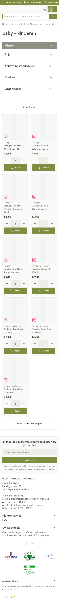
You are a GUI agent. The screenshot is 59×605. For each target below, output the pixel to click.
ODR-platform (9, 589)
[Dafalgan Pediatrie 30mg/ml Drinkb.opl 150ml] (15, 187)
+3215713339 (18, 495)
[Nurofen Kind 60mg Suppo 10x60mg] (15, 250)
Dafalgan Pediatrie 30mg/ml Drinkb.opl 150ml (13, 208)
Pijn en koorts (36, 24)
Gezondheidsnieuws (37, 532)
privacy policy (48, 468)
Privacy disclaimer (41, 586)
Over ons (7, 532)
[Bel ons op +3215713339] (44, 9)
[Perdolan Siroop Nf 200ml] (44, 250)
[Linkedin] (32, 543)
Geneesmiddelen (19, 24)
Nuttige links (19, 532)
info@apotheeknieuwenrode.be (32, 498)
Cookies (52, 586)
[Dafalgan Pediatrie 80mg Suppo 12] (44, 187)
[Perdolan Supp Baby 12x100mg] (15, 310)
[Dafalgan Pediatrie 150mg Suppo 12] (15, 127)
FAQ (4, 520)
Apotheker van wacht (13, 535)
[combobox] (26, 16)
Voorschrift (30, 535)
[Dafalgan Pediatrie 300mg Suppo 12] (44, 127)
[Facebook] (26, 543)
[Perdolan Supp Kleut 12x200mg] (15, 370)
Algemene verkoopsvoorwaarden (17, 586)
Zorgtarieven (43, 535)
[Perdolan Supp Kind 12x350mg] (44, 310)
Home (5, 24)
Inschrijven (29, 459)
